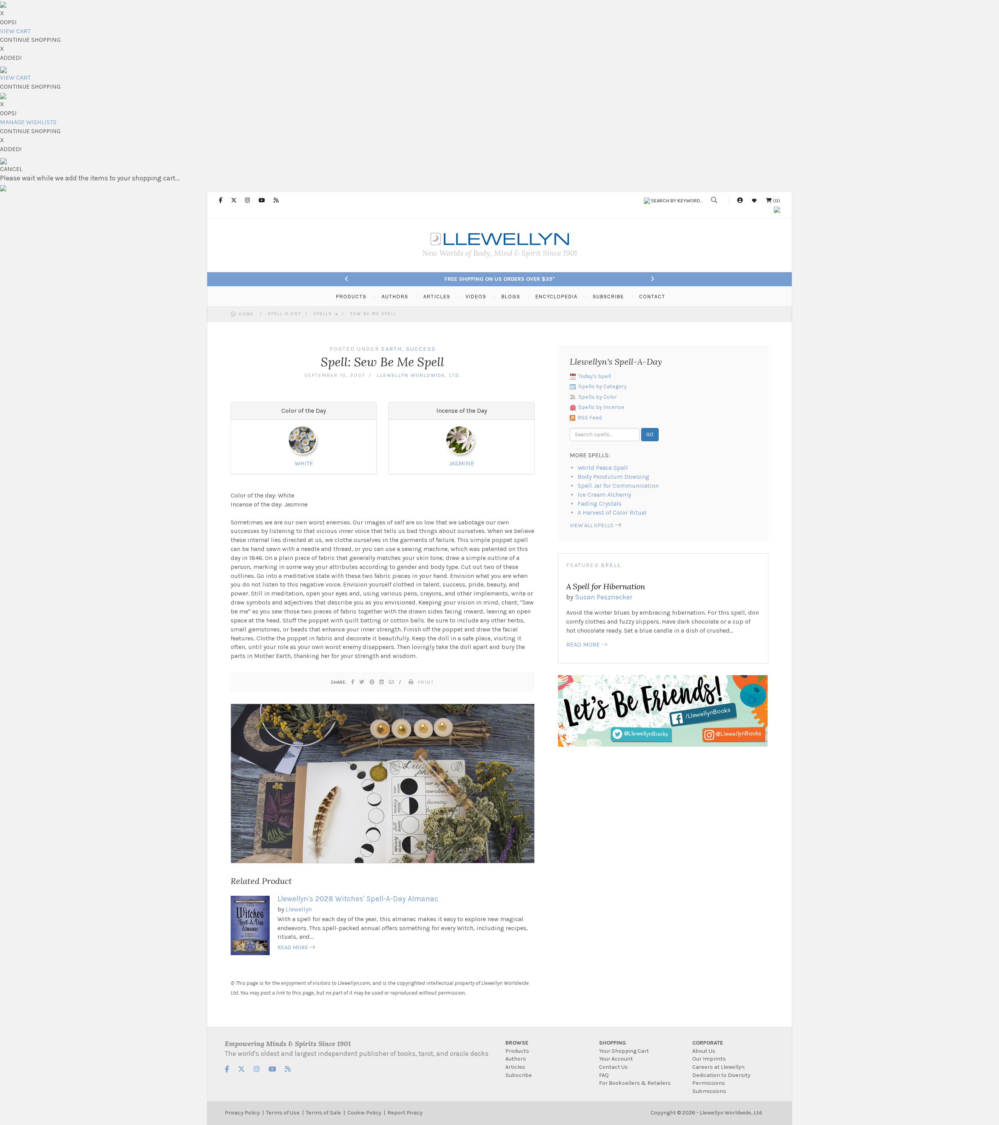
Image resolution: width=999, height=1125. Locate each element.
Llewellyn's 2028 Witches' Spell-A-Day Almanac (357, 898)
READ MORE (292, 947)
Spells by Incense (601, 407)
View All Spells (591, 525)
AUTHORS (395, 296)
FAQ (604, 1075)
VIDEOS (476, 296)
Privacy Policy (242, 1112)
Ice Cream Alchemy (604, 494)
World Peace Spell (603, 467)
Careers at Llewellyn (718, 1067)
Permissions (708, 1083)
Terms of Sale (323, 1112)
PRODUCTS (351, 296)
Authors (515, 1058)
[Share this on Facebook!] (353, 682)
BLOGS (510, 296)
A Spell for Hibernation (605, 586)
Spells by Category (602, 386)
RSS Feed (590, 417)
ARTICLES (436, 296)
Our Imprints (709, 1058)
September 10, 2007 (334, 375)
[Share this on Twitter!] (362, 682)
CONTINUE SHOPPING (30, 39)
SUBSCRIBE (608, 296)
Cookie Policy (364, 1112)
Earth (391, 349)
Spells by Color (597, 397)
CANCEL (11, 169)
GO (650, 434)
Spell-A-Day (284, 313)
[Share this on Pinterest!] (372, 682)
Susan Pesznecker (603, 597)
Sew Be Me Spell (373, 313)
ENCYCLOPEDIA (556, 296)
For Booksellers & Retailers (635, 1083)
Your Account (616, 1058)
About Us (703, 1051)
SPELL (611, 565)
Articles (515, 1067)
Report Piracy (405, 1112)
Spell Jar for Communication (618, 485)
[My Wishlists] (754, 200)
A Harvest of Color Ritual (612, 512)
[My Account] (740, 200)
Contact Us (613, 1067)
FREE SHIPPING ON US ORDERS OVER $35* (499, 279)
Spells (323, 313)
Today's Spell (594, 376)
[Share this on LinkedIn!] (381, 682)
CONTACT (652, 296)
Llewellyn (299, 909)
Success (421, 349)
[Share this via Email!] (392, 682)
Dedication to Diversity (721, 1075)
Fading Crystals (600, 503)
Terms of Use (283, 1112)
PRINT (426, 682)
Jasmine (461, 463)
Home (246, 314)
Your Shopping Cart (624, 1051)
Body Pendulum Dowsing (613, 476)
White (304, 463)
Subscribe (518, 1075)
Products (517, 1051)
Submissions (709, 1091)
